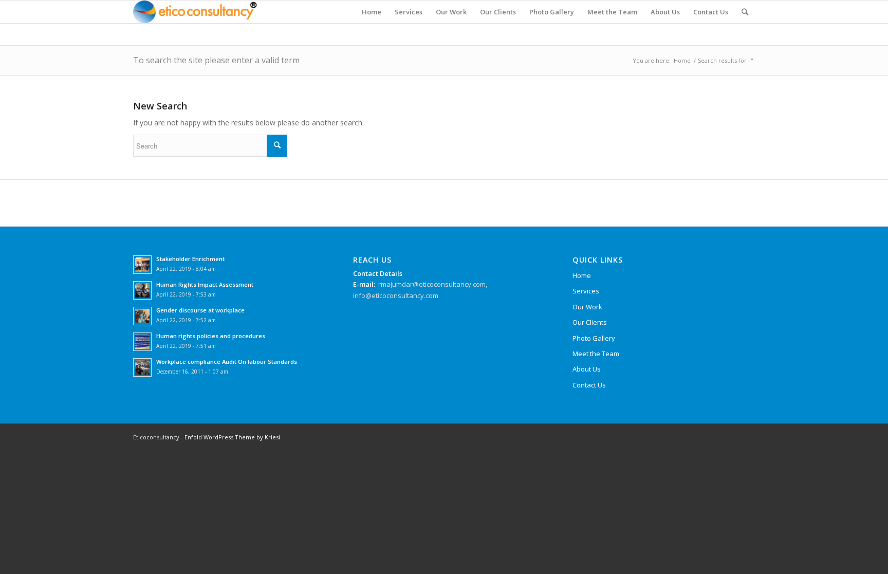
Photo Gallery (593, 338)
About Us (586, 369)
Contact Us (589, 385)
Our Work (587, 306)
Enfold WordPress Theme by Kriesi (232, 437)
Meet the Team (595, 353)
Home (682, 60)
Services (585, 290)
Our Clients (589, 322)
